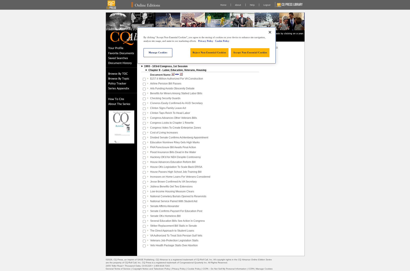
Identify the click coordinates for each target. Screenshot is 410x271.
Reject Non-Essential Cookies (209, 52)
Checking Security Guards (165, 98)
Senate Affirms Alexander (164, 206)
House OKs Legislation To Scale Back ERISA (176, 166)
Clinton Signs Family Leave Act (168, 108)
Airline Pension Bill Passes (165, 83)
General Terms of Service (118, 269)
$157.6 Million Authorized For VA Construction (176, 78)
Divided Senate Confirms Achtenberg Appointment (179, 137)
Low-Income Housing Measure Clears (172, 191)
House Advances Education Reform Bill (173, 162)
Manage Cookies (264, 269)
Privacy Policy (179, 269)
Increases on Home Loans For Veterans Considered (180, 176)
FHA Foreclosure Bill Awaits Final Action (173, 147)
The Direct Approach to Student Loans (172, 230)
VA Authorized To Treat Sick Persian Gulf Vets (176, 235)
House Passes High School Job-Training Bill (176, 171)
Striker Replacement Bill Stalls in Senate (173, 225)
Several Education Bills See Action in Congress (177, 220)
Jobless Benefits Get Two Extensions (171, 186)
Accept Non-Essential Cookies (250, 52)
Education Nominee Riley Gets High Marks (175, 142)
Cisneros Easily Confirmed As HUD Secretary (176, 103)
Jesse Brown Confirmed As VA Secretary (173, 181)
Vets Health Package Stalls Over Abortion (174, 245)
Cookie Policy (194, 269)
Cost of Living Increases (164, 132)
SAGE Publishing (145, 259)
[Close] (270, 32)
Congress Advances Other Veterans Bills (173, 117)
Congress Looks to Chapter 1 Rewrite (172, 122)
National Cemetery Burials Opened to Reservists (178, 196)
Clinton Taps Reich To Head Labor (170, 113)
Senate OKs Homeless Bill (165, 215)
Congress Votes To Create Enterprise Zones (175, 127)
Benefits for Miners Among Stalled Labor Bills (176, 93)
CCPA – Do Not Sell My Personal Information (224, 269)
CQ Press (118, 259)
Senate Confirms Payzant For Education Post (176, 211)
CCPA (251, 269)
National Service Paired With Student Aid (173, 201)
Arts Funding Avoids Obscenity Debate (172, 88)
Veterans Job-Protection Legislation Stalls (174, 240)
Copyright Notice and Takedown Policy (151, 269)
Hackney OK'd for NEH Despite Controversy (175, 157)
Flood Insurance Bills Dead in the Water (173, 152)
